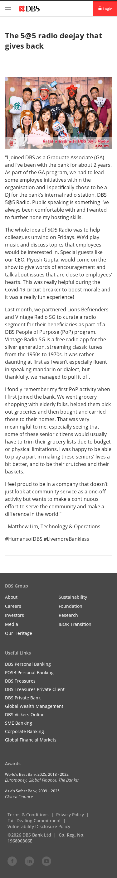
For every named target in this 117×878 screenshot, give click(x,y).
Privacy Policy (70, 815)
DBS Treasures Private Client (35, 689)
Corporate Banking (24, 731)
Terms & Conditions (28, 815)
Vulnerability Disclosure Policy (38, 826)
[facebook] (12, 861)
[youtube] (46, 861)
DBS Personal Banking (28, 664)
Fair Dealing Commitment (34, 820)
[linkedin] (29, 861)
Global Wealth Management (34, 706)
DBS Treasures (20, 681)
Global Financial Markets (30, 740)
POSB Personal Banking (29, 672)
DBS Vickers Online (25, 714)
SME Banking (18, 723)
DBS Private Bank (23, 698)
